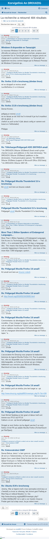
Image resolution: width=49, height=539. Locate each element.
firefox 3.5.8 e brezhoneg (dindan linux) (18, 74)
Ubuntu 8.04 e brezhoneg (14, 478)
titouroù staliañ (24, 272)
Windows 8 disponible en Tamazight (17, 40)
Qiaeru (34, 531)
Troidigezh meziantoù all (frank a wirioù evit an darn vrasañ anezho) (22, 441)
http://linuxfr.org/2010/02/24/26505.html (19, 296)
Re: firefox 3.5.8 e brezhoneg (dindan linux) (21, 81)
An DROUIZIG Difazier (13, 138)
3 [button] (22, 30)
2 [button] (19, 30)
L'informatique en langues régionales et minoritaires (23, 38)
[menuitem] (7, 8)
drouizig (6, 35)
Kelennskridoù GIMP (12, 443)
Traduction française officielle (21, 531)
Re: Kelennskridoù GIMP (13, 450)
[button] (12, 30)
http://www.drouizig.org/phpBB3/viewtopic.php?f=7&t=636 (24, 393)
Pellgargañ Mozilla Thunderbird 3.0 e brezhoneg (21, 174)
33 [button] (34, 30)
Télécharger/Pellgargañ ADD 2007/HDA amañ (20, 140)
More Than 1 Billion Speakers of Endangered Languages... (24, 225)
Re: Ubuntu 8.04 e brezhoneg (15, 486)
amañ (18, 114)
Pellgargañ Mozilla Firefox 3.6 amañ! (17, 261)
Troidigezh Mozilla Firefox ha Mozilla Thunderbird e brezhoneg (26, 72)
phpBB (18, 529)
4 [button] (25, 30)
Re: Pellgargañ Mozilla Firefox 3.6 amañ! (20, 269)
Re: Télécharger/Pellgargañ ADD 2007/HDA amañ (24, 147)
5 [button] (28, 30)
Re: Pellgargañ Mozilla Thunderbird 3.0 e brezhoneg (20, 182)
